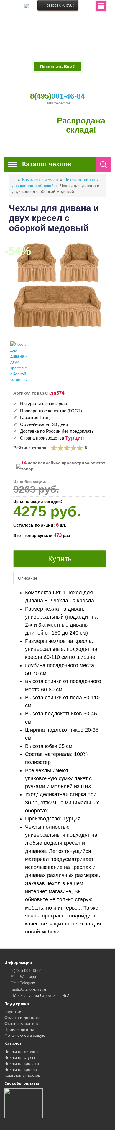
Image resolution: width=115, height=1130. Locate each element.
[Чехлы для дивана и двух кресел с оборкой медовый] (20, 362)
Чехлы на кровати (21, 1063)
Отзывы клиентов (21, 1023)
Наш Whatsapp (23, 977)
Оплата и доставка (22, 1017)
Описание (27, 578)
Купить (60, 559)
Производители (19, 1029)
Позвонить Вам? (57, 66)
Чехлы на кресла (20, 1069)
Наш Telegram (23, 983)
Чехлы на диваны (21, 1051)
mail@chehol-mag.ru (28, 989)
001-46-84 (57, 96)
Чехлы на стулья (20, 1057)
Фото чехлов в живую (24, 1035)
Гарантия (13, 1011)
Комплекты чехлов (40, 179)
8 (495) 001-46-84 (26, 970)
